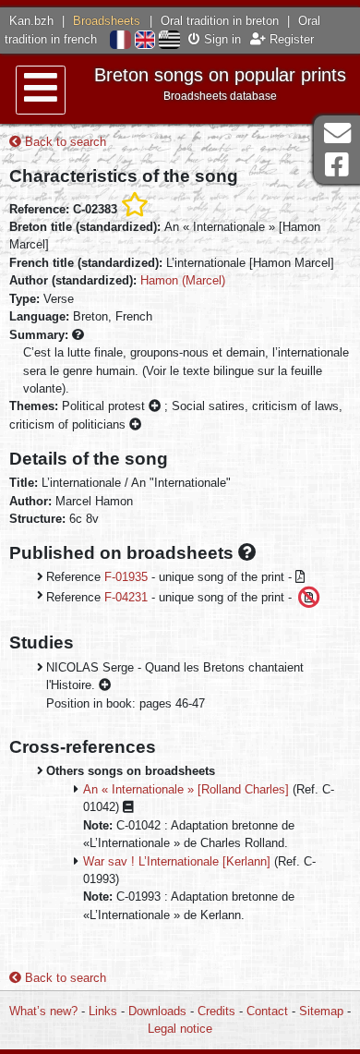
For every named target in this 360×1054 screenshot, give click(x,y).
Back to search (63, 142)
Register (290, 39)
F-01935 (126, 577)
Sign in (220, 39)
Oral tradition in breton (220, 21)
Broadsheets (106, 21)
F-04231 (126, 596)
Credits (216, 1011)
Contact (267, 1011)
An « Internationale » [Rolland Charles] (186, 789)
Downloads (157, 1011)
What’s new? (43, 1011)
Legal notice (180, 1029)
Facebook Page (337, 164)
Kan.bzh (31, 21)
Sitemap (321, 1011)
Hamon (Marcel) (182, 280)
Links (103, 1011)
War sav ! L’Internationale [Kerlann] (176, 861)
